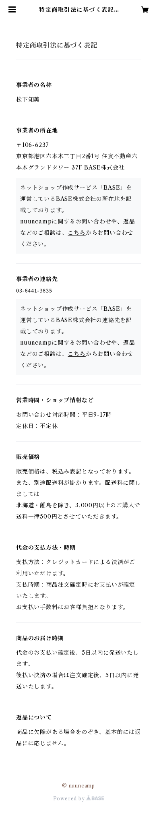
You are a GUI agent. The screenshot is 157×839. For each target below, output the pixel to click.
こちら (76, 232)
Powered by (70, 799)
